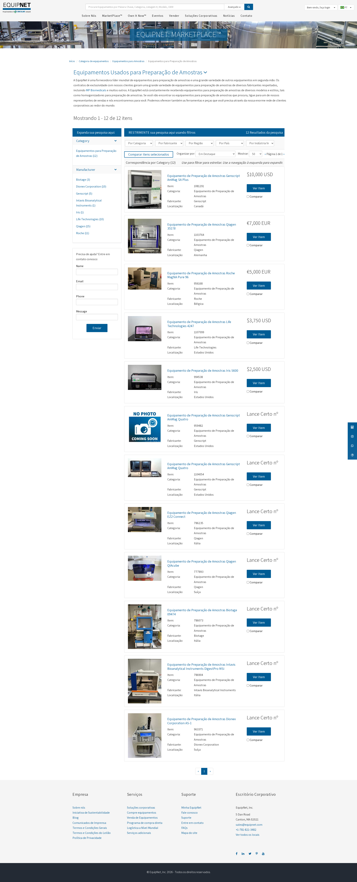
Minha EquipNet (191, 808)
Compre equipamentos (141, 813)
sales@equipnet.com (249, 825)
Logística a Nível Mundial (142, 828)
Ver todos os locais (247, 835)
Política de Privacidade (87, 838)
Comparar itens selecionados (148, 154)
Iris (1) (80, 212)
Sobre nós (79, 808)
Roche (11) (82, 233)
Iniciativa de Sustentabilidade (91, 813)
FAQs (184, 828)
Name (79, 266)
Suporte (186, 818)
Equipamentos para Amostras (128, 61)
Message (81, 311)
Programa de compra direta (144, 823)
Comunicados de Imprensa (89, 823)
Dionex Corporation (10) (91, 186)
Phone (80, 296)
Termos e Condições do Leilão (92, 833)
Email (79, 281)
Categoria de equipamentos (94, 61)
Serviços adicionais (139, 833)
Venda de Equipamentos (142, 818)
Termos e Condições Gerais (90, 828)
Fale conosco (189, 813)
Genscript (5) (84, 194)
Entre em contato (192, 823)
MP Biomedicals (96, 90)
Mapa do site (189, 833)
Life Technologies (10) (90, 219)
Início (72, 61)
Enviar (97, 328)
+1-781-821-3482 (246, 830)
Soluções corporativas (141, 808)
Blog (76, 818)
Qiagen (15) (83, 226)
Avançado (233, 7)
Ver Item (259, 188)
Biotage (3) (83, 180)
